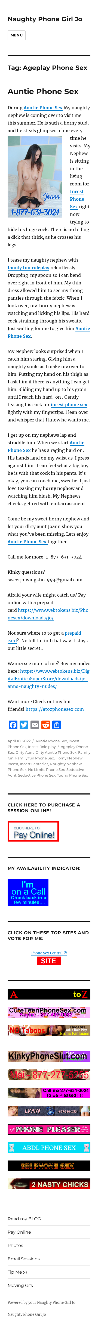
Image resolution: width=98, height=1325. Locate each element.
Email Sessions (24, 1258)
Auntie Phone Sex (43, 91)
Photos (15, 1245)
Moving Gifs (20, 1285)
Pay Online (19, 1232)
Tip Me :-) (17, 1272)
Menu (17, 35)
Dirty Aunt (25, 752)
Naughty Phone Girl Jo (45, 19)
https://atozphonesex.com (55, 709)
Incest (13, 764)
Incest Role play (42, 746)
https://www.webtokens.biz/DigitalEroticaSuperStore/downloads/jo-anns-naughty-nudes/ (49, 678)
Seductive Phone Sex (36, 775)
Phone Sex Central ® (49, 953)
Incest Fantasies (34, 764)
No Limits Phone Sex (46, 769)
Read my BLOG (24, 1218)
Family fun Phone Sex (34, 758)
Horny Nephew (69, 758)
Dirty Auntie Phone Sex (55, 752)
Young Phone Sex (72, 775)
